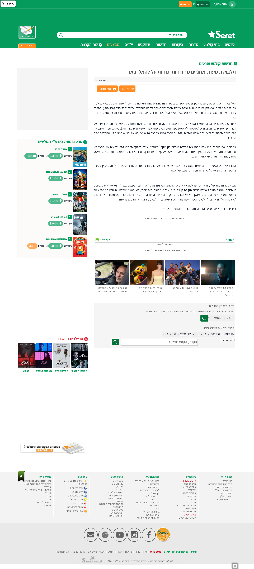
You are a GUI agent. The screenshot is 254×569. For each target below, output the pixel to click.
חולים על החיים (116, 515)
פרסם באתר (155, 551)
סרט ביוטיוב (77, 503)
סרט (150, 561)
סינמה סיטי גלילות (224, 487)
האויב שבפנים (117, 512)
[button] (8, 4)
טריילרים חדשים (71, 338)
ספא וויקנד (154, 484)
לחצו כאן (182, 250)
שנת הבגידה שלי (115, 498)
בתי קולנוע (227, 480)
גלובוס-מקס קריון (224, 499)
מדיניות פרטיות (78, 551)
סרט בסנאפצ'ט (76, 499)
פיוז (157, 508)
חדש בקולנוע (190, 483)
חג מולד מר (154, 505)
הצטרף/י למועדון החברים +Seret (180, 551)
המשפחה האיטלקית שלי (148, 517)
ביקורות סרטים (189, 493)
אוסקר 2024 (190, 514)
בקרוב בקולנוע (189, 487)
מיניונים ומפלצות (56, 239)
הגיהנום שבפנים (44, 370)
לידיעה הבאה (154, 218)
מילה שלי (61, 149)
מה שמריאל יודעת (115, 492)
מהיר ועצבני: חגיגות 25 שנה (147, 502)
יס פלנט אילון (226, 496)
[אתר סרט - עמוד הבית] (221, 36)
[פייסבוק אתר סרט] (149, 541)
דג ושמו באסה (153, 487)
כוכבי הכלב (118, 480)
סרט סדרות (77, 491)
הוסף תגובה (106, 89)
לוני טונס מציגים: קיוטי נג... (147, 490)
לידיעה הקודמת (173, 218)
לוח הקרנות (89, 44)
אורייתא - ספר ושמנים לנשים (38, 489)
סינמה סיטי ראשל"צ (223, 490)
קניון (49, 496)
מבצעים (113, 44)
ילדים (129, 44)
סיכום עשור (191, 508)
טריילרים (192, 489)
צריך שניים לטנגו (152, 496)
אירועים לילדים (44, 502)
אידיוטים (119, 486)
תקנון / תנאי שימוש (96, 551)
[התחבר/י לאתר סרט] (232, 4)
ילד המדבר (118, 506)
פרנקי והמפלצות (56, 172)
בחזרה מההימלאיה (150, 511)
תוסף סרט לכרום (75, 507)
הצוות (119, 551)
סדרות (193, 502)
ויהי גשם (155, 499)
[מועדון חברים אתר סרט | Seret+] (91, 541)
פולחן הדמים (117, 483)
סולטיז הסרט (58, 194)
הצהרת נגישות (62, 551)
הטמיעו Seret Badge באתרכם (75, 482)
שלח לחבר (127, 89)
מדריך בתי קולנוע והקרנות (220, 484)
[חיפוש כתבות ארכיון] (204, 318)
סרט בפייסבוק (76, 488)
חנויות (48, 499)
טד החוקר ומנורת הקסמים (111, 503)
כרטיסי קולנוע (189, 480)
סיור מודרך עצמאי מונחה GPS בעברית (37, 485)
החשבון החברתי (79, 370)
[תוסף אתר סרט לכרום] (105, 541)
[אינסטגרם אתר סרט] (134, 541)
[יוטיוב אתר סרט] (120, 541)
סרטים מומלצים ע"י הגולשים (60, 141)
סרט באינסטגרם (75, 495)
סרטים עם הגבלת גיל (186, 505)
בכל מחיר (118, 489)
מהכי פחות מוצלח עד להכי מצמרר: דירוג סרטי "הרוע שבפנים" (221, 291)
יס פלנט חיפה (226, 493)
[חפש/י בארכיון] (115, 342)
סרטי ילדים (191, 496)
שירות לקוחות (141, 551)
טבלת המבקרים (27, 45)
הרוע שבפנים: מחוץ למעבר (147, 480)
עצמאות (119, 501)
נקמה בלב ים (59, 217)
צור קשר (128, 551)
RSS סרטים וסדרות (74, 510)
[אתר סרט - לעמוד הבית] (21, 481)
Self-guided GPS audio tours (37, 480)
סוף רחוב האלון (152, 514)
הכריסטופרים (61, 370)
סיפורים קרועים (116, 495)
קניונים (48, 493)
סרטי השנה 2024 (188, 511)
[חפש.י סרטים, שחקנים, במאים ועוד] (60, 35)
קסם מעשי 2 (117, 509)
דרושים (111, 551)
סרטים (193, 499)
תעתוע (26, 370)
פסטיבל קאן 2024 (187, 517)
